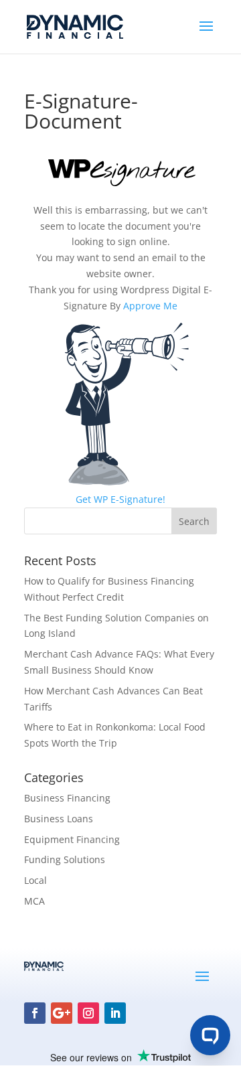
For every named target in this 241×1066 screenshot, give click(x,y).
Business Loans (58, 818)
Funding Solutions (64, 859)
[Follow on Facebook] (35, 1013)
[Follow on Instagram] (88, 1013)
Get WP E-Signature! (120, 499)
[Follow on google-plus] (61, 1013)
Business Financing (67, 797)
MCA (34, 901)
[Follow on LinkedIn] (115, 1013)
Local (35, 880)
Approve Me (150, 305)
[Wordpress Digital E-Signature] (120, 184)
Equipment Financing (72, 839)
